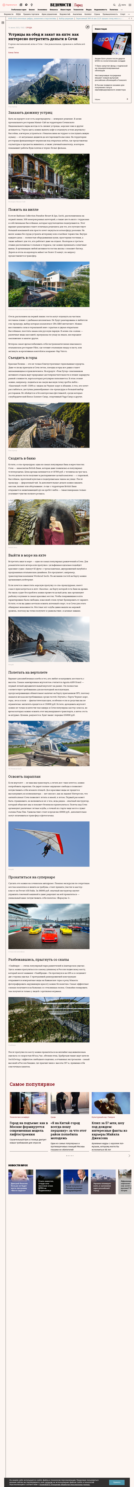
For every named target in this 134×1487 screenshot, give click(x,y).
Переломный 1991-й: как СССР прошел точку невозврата (100, 18)
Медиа (89, 10)
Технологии (78, 10)
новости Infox (18, 1165)
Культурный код (99, 1117)
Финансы (54, 10)
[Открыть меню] (130, 5)
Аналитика (77, 14)
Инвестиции (65, 10)
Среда (29, 28)
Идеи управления (49, 14)
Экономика (42, 10)
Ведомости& (65, 14)
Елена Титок (13, 53)
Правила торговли (31, 14)
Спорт (122, 14)
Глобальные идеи (18, 10)
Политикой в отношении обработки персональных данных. (64, 1484)
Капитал (88, 14)
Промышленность (110, 14)
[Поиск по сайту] (114, 5)
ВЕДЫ (18, 14)
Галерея (111, 1117)
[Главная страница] (67, 5)
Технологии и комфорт (19, 1117)
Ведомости (8, 14)
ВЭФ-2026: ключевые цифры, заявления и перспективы (32, 18)
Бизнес (32, 10)
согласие (49, 1482)
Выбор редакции (66, 18)
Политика (114, 10)
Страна (97, 14)
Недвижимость (100, 10)
